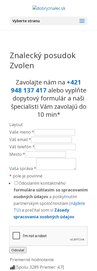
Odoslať (17, 250)
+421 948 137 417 (46, 86)
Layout (16, 124)
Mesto (17, 154)
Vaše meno (21, 132)
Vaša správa (22, 168)
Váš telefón (22, 147)
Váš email (20, 139)
